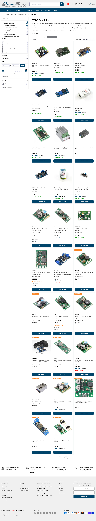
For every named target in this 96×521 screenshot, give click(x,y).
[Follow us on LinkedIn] (52, 513)
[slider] (3, 71)
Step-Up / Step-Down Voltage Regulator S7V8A (39, 147)
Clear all (34, 39)
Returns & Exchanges (7, 490)
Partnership (39, 10)
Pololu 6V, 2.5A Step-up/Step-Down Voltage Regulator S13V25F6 (83, 402)
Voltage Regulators (22, 14)
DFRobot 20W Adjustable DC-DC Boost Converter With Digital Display (62, 273)
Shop (8, 10)
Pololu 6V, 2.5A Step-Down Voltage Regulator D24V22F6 (40, 317)
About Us (22, 483)
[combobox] (44, 4)
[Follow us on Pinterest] (44, 513)
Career (21, 486)
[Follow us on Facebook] (35, 513)
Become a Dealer (41, 488)
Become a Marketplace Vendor (44, 486)
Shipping (4, 488)
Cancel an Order (6, 493)
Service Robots (18, 10)
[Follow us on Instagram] (41, 513)
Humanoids (29, 10)
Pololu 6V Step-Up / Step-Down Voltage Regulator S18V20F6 (61, 317)
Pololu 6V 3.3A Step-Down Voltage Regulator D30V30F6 (40, 229)
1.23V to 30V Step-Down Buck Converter (39, 188)
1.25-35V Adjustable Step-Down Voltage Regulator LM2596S (82, 188)
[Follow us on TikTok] (50, 513)
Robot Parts (13, 14)
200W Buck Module (36, 401)
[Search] (62, 4)
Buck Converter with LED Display (40, 106)
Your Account (5, 483)
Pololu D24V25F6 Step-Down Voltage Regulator (62, 402)
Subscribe (84, 496)
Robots (7, 14)
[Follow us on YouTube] (47, 513)
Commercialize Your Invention (44, 495)
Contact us (4, 500)
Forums (61, 483)
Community (48, 10)
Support (55, 10)
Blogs (60, 486)
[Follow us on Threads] (55, 513)
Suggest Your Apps (41, 493)
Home (3, 14)
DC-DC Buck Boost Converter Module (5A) (84, 147)
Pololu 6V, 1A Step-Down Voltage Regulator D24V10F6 (83, 317)
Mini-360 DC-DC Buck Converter (61, 65)
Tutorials (61, 490)
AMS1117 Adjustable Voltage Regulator (81, 229)
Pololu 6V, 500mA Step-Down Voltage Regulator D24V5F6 (84, 273)
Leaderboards (62, 493)
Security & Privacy (24, 490)
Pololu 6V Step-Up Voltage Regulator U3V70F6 (62, 361)
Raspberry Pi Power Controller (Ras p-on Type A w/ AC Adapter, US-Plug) (41, 361)
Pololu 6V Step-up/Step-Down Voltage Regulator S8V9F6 (41, 273)
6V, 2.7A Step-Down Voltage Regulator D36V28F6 (84, 361)
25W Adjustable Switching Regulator (83, 106)
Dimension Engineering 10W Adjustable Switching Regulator (61, 188)
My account (78, 4)
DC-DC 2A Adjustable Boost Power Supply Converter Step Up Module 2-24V (62, 107)
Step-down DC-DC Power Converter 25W (40, 66)
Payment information (7, 497)
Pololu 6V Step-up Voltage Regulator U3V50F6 (41, 440)
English (20, 510)
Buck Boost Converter (80, 65)
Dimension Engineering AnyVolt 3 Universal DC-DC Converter (61, 147)
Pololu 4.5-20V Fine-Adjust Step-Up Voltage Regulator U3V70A (62, 229)
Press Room (23, 493)
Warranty (4, 495)
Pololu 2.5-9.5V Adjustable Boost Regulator (61, 440)
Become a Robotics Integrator (44, 483)
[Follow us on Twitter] (38, 513)
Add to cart (41, 79)
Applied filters (37, 37)
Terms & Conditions (24, 488)
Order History (5, 486)
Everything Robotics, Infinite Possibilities (10, 515)
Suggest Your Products (42, 490)
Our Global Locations (6, 510)
